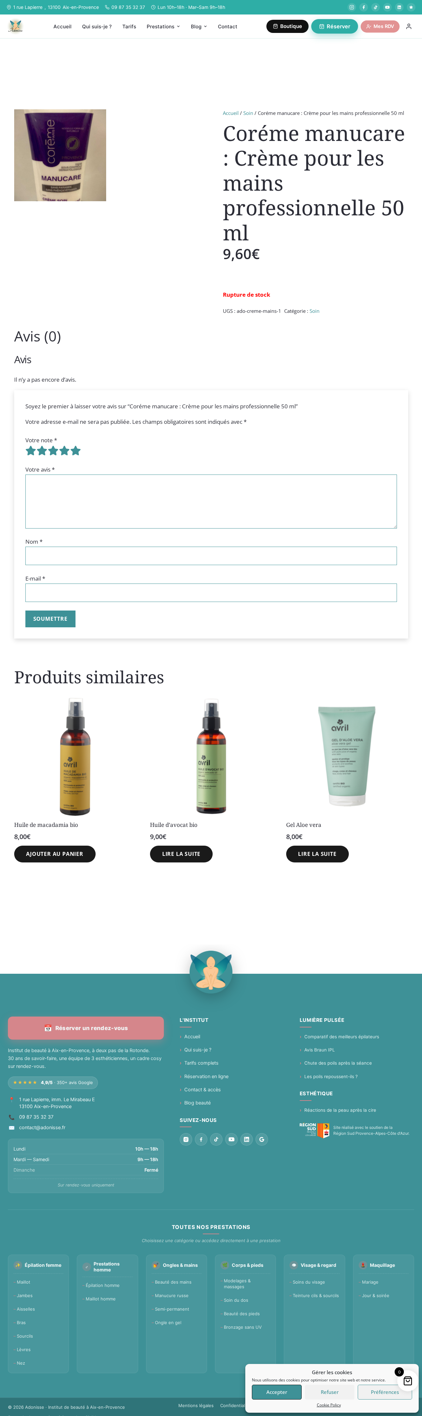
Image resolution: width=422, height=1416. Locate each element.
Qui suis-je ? (197, 1050)
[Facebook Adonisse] (363, 7)
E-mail (35, 578)
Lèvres (24, 1349)
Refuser (330, 1392)
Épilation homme (103, 1285)
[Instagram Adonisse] (351, 7)
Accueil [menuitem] (62, 26)
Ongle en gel (168, 1322)
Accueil (231, 113)
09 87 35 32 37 (128, 7)
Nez (21, 1363)
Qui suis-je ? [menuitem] (97, 26)
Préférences (385, 1392)
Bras (21, 1322)
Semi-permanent (172, 1309)
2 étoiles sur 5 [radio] (42, 450)
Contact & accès (202, 1090)
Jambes (25, 1295)
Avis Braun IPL (319, 1049)
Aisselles (26, 1309)
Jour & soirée (375, 1295)
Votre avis (40, 469)
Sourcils (25, 1336)
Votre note (41, 440)
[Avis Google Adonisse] (411, 7)
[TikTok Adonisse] (375, 7)
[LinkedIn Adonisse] (399, 7)
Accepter (276, 1392)
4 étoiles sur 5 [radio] (64, 450)
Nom (34, 541)
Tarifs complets (201, 1063)
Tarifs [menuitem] (129, 26)
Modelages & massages (237, 1283)
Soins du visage (309, 1282)
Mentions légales (196, 1405)
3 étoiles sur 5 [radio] (53, 450)
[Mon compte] (408, 26)
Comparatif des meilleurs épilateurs (341, 1036)
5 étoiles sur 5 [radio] (75, 450)
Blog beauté (197, 1103)
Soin (248, 113)
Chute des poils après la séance (338, 1063)
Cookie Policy (329, 1405)
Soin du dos (236, 1300)
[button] (55, 854)
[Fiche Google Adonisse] (262, 1139)
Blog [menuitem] (196, 26)
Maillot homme (101, 1298)
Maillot (23, 1282)
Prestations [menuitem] (160, 26)
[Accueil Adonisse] (211, 972)
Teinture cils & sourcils (316, 1295)
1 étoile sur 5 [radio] (31, 450)
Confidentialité (235, 1405)
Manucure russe (172, 1295)
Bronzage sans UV (243, 1327)
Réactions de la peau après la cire (340, 1110)
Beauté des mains (173, 1282)
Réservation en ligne (206, 1076)
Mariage (370, 1282)
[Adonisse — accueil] (15, 26)
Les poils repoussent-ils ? (331, 1076)
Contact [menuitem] (227, 26)
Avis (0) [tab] (37, 336)
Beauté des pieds (242, 1313)
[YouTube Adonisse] (387, 7)
